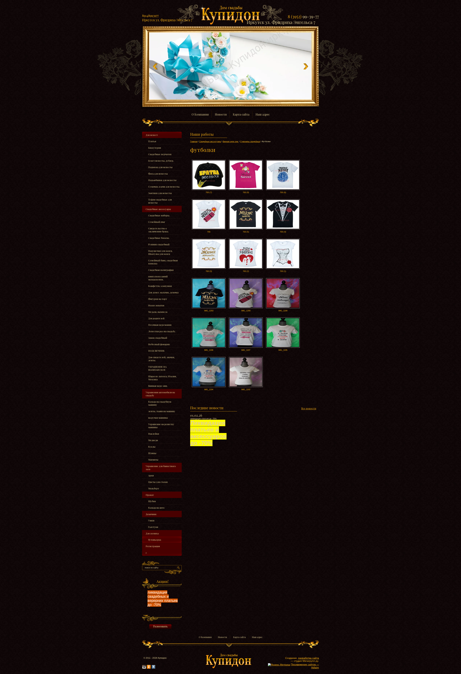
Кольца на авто (156, 507)
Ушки (151, 520)
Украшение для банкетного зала (161, 468)
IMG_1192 (245, 389)
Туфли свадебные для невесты (160, 201)
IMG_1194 (208, 389)
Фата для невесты (158, 173)
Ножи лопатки (156, 305)
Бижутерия (154, 147)
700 (208, 232)
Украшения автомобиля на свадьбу (160, 394)
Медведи (153, 440)
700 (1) (283, 271)
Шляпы (152, 453)
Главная (194, 141)
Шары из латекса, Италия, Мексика (162, 378)
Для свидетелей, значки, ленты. (161, 359)
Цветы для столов (158, 481)
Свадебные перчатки (159, 154)
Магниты (153, 459)
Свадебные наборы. (159, 215)
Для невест (152, 134)
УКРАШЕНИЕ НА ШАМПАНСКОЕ (157, 368)
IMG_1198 (208, 350)
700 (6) (283, 192)
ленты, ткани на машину (161, 411)
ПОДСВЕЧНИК (156, 350)
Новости (222, 637)
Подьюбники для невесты (162, 180)
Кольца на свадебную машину (159, 403)
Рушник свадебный (158, 244)
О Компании (205, 637)
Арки (151, 475)
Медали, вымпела (157, 311)
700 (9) (246, 192)
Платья (152, 141)
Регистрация (153, 546)
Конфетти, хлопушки (160, 285)
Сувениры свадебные (250, 141)
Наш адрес (257, 637)
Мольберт (153, 488)
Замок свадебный (157, 337)
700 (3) (209, 271)
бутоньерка (154, 539)
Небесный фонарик (159, 344)
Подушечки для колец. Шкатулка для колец (160, 252)
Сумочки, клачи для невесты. (164, 186)
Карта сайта (239, 637)
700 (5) (246, 232)
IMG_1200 (245, 311)
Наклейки (153, 433)
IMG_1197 (245, 350)
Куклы (151, 446)
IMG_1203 (208, 311)
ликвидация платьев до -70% (208, 432)
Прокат (150, 494)
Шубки (152, 501)
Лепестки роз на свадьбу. (162, 331)
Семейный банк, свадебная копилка (163, 262)
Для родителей (156, 318)
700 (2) (246, 271)
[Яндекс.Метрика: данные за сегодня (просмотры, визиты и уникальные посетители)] (279, 664)
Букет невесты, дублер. (161, 160)
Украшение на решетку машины (161, 426)
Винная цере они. (157, 385)
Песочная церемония (159, 324)
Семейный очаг (156, 221)
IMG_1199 (282, 311)
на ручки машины (158, 417)
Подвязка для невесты (160, 167)
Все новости (308, 408)
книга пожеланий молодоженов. (158, 278)
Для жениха (152, 533)
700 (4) (283, 232)
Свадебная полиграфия (161, 269)
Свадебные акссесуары (158, 209)
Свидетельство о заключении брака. (158, 230)
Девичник (151, 514)
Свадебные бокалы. (158, 237)
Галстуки (153, 526)
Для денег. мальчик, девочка (163, 292)
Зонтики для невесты (160, 193)
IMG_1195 (282, 350)
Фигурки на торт (157, 298)
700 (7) (209, 192)
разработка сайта (308, 658)
